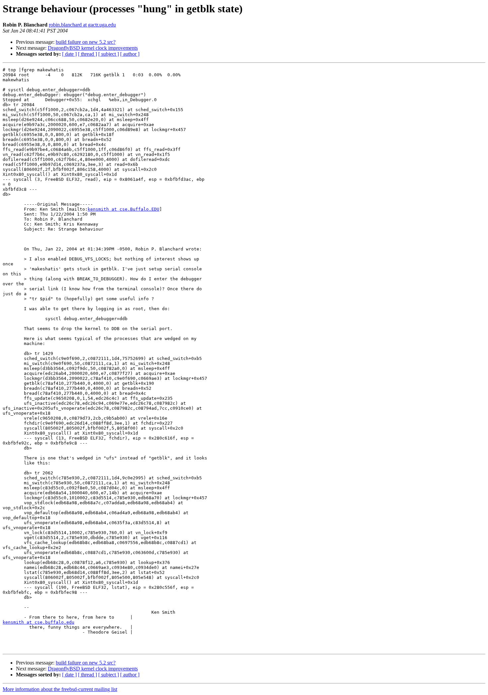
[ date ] (69, 54)
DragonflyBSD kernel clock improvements (93, 48)
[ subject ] (108, 54)
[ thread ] (87, 54)
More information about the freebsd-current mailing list (60, 689)
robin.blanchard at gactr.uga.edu (82, 25)
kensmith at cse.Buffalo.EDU (123, 209)
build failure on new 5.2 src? (86, 42)
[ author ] (129, 54)
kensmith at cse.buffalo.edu (38, 622)
